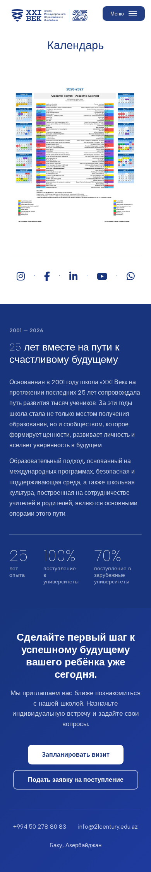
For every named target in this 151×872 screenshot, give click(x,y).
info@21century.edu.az (108, 826)
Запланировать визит (76, 754)
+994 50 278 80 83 (39, 826)
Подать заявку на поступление (76, 779)
